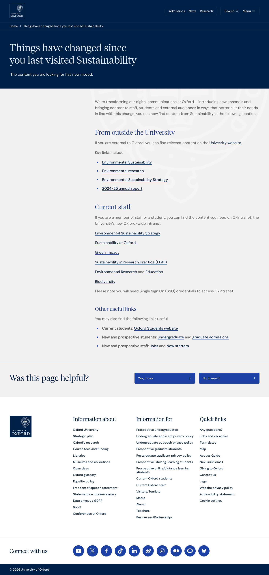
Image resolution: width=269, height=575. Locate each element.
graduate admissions (210, 337)
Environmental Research (116, 271)
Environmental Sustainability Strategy (135, 179)
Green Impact (107, 252)
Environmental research (123, 170)
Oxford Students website (156, 328)
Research (206, 11)
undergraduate (171, 337)
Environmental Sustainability (127, 162)
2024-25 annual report (122, 188)
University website (225, 142)
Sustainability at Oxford (115, 242)
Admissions (177, 11)
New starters (178, 345)
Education (154, 271)
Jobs (154, 345)
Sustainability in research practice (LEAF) (131, 262)
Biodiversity (105, 281)
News (192, 11)
